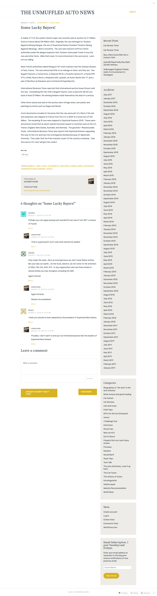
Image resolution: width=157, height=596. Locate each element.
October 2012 (109, 287)
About (133, 12)
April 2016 (107, 125)
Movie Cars (108, 429)
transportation (28, 169)
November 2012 (110, 283)
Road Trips (108, 458)
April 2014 (107, 218)
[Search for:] (153, 3)
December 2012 (110, 279)
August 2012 (109, 295)
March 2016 (108, 129)
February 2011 (109, 364)
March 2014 (108, 221)
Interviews (108, 425)
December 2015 (110, 141)
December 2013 (110, 233)
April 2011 (107, 356)
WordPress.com (110, 527)
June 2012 (108, 302)
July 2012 (107, 298)
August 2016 (109, 114)
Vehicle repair (109, 484)
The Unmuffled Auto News (57, 13)
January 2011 (109, 368)
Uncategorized (110, 480)
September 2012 (110, 291)
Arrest (31, 166)
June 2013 (108, 256)
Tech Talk (107, 462)
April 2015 (107, 171)
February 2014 (109, 225)
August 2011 (108, 341)
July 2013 (107, 252)
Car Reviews (108, 402)
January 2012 (109, 322)
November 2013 (110, 237)
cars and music (110, 406)
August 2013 (109, 248)
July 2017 (107, 95)
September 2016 (110, 110)
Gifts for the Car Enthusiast (115, 413)
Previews (107, 447)
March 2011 (108, 360)
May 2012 (107, 306)
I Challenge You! (110, 421)
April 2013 (107, 264)
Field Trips (108, 410)
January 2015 (109, 183)
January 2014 (109, 229)
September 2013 (110, 245)
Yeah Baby (86, 392)
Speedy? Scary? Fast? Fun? (37, 393)
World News (55, 23)
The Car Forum (110, 473)
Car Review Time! (111, 45)
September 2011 (110, 337)
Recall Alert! (108, 455)
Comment (89, 378)
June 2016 (108, 122)
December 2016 (110, 102)
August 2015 (109, 156)
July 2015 (107, 160)
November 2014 (110, 191)
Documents (53, 166)
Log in (106, 516)
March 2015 (108, 175)
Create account (110, 512)
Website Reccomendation (114, 488)
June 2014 (108, 210)
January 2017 (109, 98)
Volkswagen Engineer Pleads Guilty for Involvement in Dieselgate (116, 72)
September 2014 (110, 198)
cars (38, 166)
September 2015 (110, 152)
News (80, 166)
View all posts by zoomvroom (37, 190)
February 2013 (109, 272)
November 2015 (110, 144)
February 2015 (109, 179)
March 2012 (108, 314)
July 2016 (107, 118)
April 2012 (107, 310)
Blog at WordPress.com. (78, 592)
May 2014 (107, 214)
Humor (106, 417)
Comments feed (110, 523)
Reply (30, 228)
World (50, 169)
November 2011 (110, 329)
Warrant (41, 169)
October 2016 (109, 106)
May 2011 (107, 352)
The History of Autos (112, 476)
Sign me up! (111, 576)
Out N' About (109, 436)
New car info (109, 433)
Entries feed (108, 519)
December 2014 (110, 187)
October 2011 (109, 333)
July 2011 (107, 345)
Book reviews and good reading (117, 394)
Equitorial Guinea (68, 166)
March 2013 (108, 268)
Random (107, 451)
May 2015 (107, 168)
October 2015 (109, 148)
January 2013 (109, 275)
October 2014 (109, 195)
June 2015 (108, 164)
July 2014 (107, 206)
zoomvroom (42, 23)
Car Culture (108, 398)
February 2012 (109, 318)
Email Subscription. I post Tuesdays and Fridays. (115, 545)
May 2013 (107, 260)
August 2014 (109, 202)
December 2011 (110, 325)
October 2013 (109, 241)
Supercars (89, 166)
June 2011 (107, 349)
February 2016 (109, 133)
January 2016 (109, 137)
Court (44, 166)
